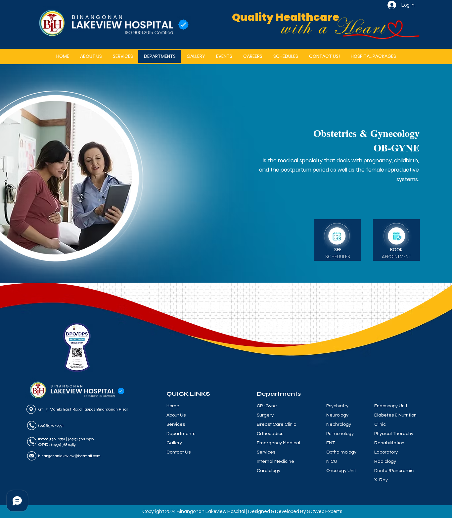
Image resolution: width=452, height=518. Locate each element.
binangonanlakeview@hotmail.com (69, 456)
